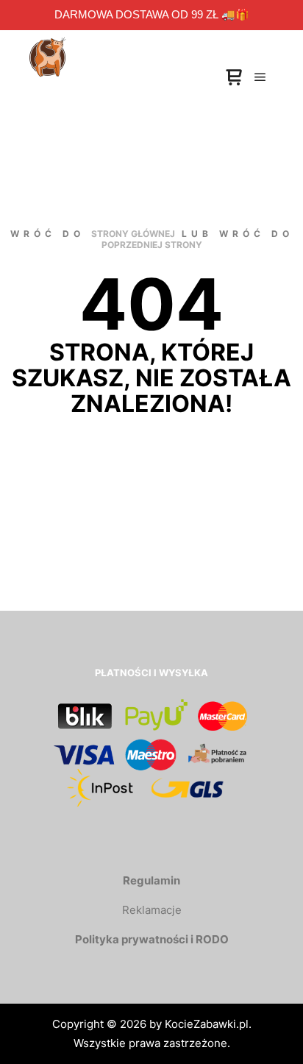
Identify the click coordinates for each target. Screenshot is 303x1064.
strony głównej (133, 233)
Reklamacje (152, 910)
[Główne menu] (260, 77)
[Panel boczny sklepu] (234, 77)
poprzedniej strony (151, 244)
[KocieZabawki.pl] (47, 44)
